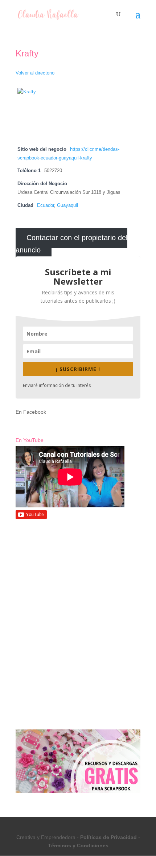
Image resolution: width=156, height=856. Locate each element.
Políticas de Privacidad (108, 837)
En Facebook (31, 412)
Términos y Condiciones (78, 845)
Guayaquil (67, 205)
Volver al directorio (35, 73)
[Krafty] (44, 91)
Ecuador (45, 205)
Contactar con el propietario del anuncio (71, 244)
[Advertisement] (78, 578)
